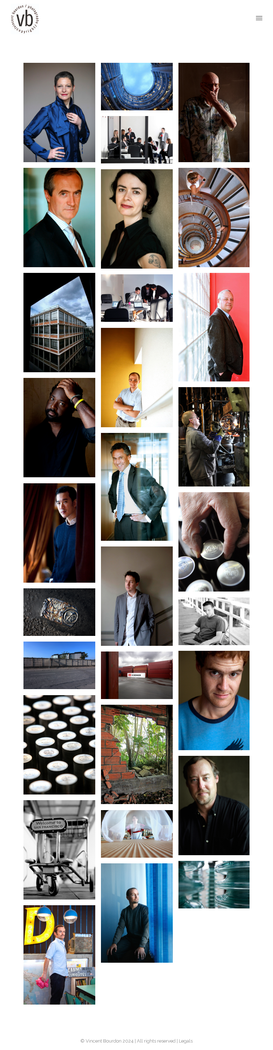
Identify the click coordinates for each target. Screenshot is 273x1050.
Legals (186, 1041)
